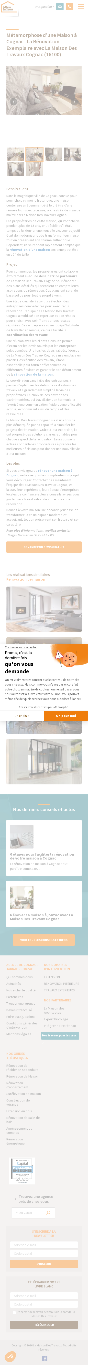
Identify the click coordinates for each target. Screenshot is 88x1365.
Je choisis (22, 715)
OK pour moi (66, 715)
